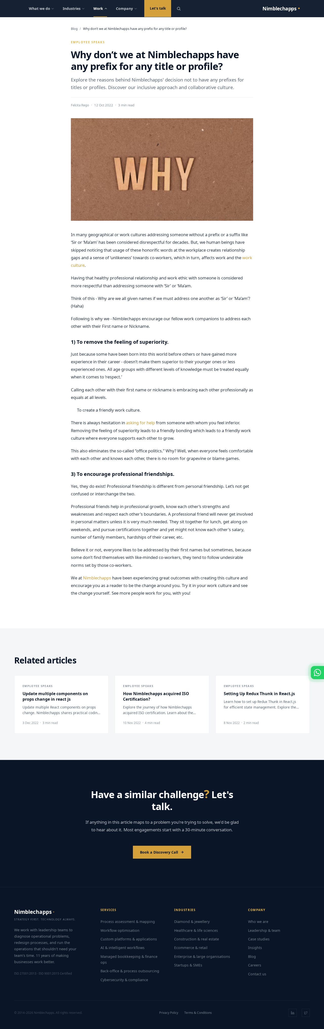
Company (124, 8)
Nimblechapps (97, 578)
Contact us (257, 974)
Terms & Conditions (198, 1013)
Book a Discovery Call (159, 852)
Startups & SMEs (188, 965)
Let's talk (158, 8)
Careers (254, 965)
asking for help (140, 423)
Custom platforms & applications (128, 939)
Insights (255, 947)
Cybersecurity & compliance (124, 979)
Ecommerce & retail (191, 947)
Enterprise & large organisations (202, 956)
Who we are (258, 921)
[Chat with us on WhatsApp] (317, 672)
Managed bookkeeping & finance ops (128, 959)
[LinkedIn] (293, 1013)
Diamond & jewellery (192, 921)
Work (98, 8)
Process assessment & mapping (127, 921)
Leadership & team (264, 930)
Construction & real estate (196, 939)
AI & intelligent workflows (122, 947)
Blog (74, 29)
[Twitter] (306, 1013)
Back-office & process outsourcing (129, 971)
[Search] (178, 8)
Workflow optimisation (119, 930)
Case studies (259, 939)
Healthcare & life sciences (196, 930)
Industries (71, 8)
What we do (39, 8)
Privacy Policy (168, 1013)
